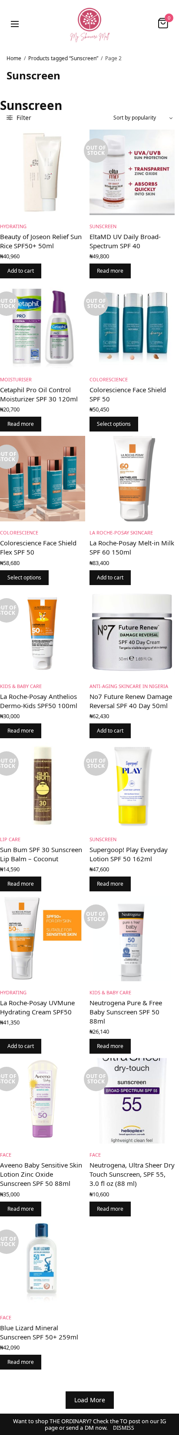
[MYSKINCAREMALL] (89, 23)
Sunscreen (103, 226)
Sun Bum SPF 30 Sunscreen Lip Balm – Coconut (41, 854)
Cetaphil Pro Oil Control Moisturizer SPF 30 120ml (39, 394)
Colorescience (109, 379)
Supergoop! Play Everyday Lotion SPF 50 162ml (129, 854)
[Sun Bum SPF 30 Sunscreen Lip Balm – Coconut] (42, 785)
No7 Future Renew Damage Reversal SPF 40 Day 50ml (131, 701)
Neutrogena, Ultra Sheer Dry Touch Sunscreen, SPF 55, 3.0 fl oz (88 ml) (132, 1174)
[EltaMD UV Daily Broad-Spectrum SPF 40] (132, 172)
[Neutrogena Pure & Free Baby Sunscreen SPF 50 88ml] (132, 938)
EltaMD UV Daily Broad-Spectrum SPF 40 (125, 241)
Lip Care (10, 839)
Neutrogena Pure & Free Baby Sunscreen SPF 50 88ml (126, 1011)
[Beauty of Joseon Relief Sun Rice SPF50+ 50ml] (42, 172)
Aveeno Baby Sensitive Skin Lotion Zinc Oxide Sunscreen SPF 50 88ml (41, 1174)
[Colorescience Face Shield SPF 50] (132, 325)
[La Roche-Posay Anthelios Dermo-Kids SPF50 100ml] (42, 632)
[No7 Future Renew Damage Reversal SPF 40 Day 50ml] (132, 632)
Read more (110, 270)
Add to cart (20, 270)
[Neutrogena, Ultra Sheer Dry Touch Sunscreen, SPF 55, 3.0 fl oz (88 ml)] (132, 1101)
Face (5, 1154)
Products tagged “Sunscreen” (63, 58)
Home (14, 58)
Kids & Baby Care (21, 686)
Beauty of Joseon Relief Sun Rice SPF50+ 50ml (41, 241)
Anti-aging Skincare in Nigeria (129, 686)
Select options (114, 424)
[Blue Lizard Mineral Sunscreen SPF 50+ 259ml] (42, 1263)
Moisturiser (16, 379)
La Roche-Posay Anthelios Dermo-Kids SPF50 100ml (38, 701)
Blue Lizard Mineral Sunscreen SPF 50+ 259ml (39, 1332)
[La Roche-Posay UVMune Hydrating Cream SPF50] (42, 938)
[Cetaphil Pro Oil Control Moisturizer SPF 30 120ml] (42, 325)
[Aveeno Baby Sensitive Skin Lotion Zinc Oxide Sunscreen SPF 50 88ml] (42, 1101)
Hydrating (13, 226)
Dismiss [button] (123, 1428)
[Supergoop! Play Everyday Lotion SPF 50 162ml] (132, 785)
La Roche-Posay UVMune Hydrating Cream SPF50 (37, 1007)
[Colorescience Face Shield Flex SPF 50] (42, 478)
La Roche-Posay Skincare (121, 532)
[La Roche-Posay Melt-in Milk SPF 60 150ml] (132, 478)
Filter (23, 117)
